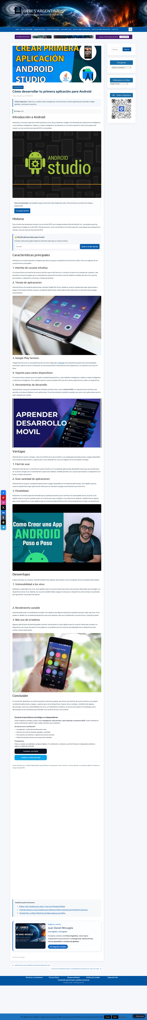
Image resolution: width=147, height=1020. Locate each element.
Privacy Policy (54, 977)
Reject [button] (115, 1017)
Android (61, 363)
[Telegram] (3, 527)
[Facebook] (3, 492)
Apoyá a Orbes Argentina (81, 29)
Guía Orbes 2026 (66, 29)
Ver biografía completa (58, 947)
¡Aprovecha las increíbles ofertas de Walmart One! (32, 965)
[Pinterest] (3, 497)
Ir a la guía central (22, 211)
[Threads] (3, 522)
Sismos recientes (39, 29)
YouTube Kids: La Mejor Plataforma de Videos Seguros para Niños (42, 913)
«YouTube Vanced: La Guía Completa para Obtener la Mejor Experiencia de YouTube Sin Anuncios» (53, 910)
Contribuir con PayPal (30, 751)
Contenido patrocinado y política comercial (73, 980)
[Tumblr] (3, 517)
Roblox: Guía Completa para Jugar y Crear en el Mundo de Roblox (42, 906)
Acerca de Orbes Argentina (100, 29)
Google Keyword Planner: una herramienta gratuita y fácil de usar (75, 969)
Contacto (115, 29)
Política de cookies (93, 977)
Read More (123, 1017)
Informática (18, 87)
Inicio (17, 29)
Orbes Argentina (41, 10)
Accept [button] (107, 1017)
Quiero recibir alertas (89, 246)
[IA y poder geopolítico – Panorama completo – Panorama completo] (43, 36)
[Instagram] (3, 502)
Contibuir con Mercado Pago (30, 757)
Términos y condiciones (34, 977)
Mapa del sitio (113, 977)
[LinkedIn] (3, 512)
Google (22, 957)
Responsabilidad (73, 977)
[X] (3, 507)
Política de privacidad (124, 984)
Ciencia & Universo (53, 29)
